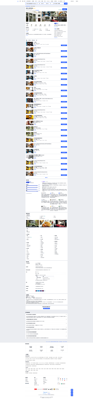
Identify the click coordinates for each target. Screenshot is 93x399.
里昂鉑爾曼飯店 (59, 358)
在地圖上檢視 (55, 37)
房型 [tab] (26, 40)
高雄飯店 (32, 368)
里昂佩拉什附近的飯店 (52, 364)
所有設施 (27, 31)
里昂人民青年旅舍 (29, 8)
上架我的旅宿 (44, 382)
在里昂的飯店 (60, 341)
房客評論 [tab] (29, 40)
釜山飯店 (45, 368)
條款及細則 (35, 382)
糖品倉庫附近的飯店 (46, 364)
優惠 (64, 1)
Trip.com (47, 341)
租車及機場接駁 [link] (29, 1)
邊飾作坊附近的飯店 (33, 364)
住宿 (17, 1)
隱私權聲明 (35, 383)
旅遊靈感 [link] (52, 1)
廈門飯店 (55, 368)
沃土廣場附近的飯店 (27, 364)
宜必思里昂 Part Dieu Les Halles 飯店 (29, 357)
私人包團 (39, 1)
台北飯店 (26, 368)
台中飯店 (29, 368)
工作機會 (35, 381)
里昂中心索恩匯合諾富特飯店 (46, 358)
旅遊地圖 (55, 1)
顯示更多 (27, 35)
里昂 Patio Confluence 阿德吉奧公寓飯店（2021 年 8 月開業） (41, 357)
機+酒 (36, 1)
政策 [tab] (36, 40)
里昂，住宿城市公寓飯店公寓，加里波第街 (30, 360)
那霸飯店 (53, 368)
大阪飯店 (42, 368)
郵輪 (44, 1)
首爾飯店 (47, 368)
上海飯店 (37, 368)
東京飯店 (34, 368)
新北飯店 (60, 368)
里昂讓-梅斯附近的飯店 (58, 364)
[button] (74, 1)
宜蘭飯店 (58, 368)
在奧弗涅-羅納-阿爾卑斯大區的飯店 (54, 341)
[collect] (72, 390)
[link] (72, 1)
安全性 (44, 383)
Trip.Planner (48, 1)
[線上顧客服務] (72, 395)
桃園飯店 (63, 368)
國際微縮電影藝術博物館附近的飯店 (40, 364)
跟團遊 (42, 1)
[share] (72, 392)
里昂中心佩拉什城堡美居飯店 (39, 358)
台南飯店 (40, 368)
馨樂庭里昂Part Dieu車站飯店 (53, 358)
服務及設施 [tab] (33, 40)
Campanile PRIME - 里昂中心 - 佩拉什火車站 (30, 358)
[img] (34, 16)
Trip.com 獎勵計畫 (60, 1)
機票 (20, 1)
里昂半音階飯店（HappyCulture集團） (53, 357)
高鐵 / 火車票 (23, 1)
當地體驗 (33, 1)
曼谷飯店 (50, 368)
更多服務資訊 (26, 381)
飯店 (49, 341)
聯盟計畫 (44, 381)
